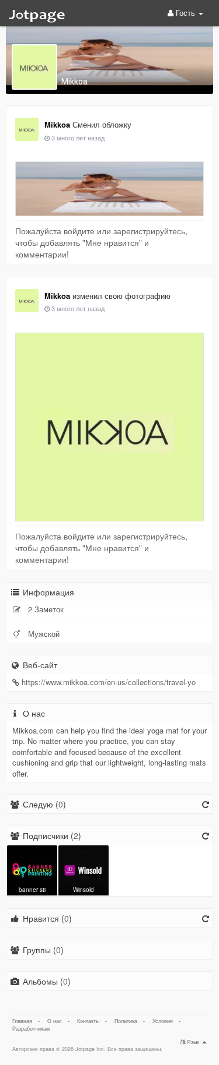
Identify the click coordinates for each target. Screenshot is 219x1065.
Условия (162, 1021)
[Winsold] (83, 869)
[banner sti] (32, 869)
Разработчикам (31, 1028)
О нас (54, 1021)
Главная (22, 1021)
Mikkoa (74, 81)
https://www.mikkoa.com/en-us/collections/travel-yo (109, 681)
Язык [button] (193, 1042)
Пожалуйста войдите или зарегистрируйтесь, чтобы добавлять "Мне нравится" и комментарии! (101, 242)
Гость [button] (185, 12)
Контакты (88, 1021)
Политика (125, 1021)
